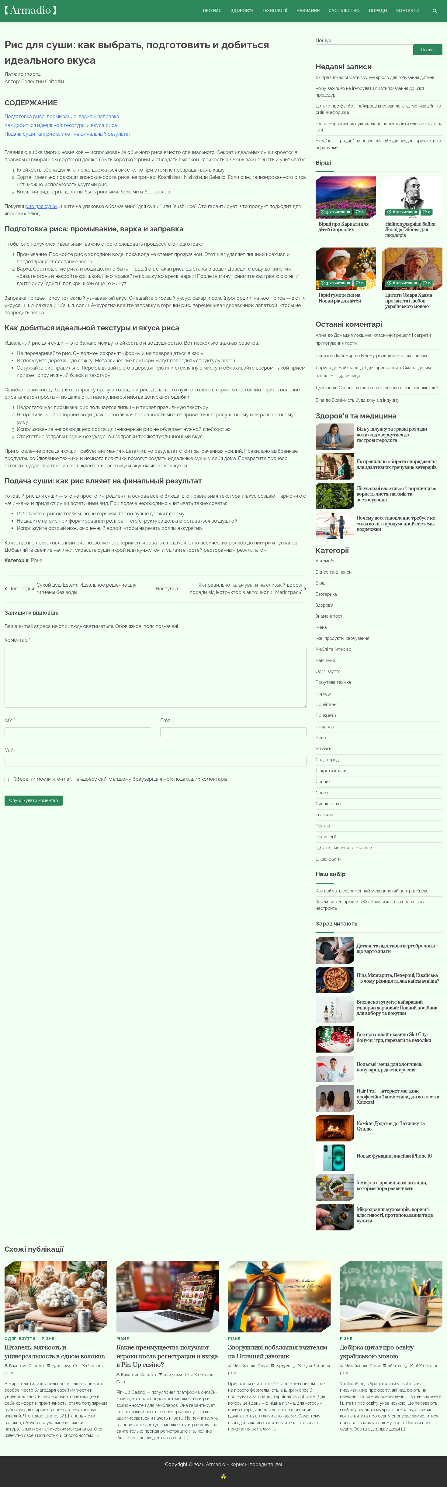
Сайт (10, 750)
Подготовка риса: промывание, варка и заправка (62, 116)
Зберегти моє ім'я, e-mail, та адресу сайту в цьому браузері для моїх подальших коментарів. (121, 779)
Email (167, 720)
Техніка (323, 826)
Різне (36, 560)
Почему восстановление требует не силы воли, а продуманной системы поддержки (396, 523)
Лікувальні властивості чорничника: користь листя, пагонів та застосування (396, 494)
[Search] (434, 10)
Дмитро (323, 387)
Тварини (324, 814)
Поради (378, 10)
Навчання (308, 10)
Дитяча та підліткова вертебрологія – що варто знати (397, 949)
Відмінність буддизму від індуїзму (366, 400)
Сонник (323, 781)
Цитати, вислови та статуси (344, 847)
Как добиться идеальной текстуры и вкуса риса (61, 125)
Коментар (17, 640)
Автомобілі (327, 560)
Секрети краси (331, 770)
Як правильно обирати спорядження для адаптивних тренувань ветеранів (397, 464)
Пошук (323, 40)
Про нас (212, 10)
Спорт (322, 792)
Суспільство (344, 10)
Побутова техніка (333, 682)
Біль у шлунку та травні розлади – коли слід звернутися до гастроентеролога (394, 434)
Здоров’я (242, 10)
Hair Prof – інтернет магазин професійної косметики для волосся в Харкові (398, 1096)
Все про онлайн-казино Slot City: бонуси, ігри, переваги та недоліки (394, 1037)
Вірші (321, 583)
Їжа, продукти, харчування (342, 638)
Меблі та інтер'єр (334, 649)
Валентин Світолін (26, 1365)
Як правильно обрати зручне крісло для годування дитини (375, 77)
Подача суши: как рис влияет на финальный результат (68, 134)
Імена (321, 627)
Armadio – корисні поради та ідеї (244, 1464)
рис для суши (41, 206)
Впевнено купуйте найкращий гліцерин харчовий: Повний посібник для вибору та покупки (397, 1007)
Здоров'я (324, 605)
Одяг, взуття (328, 671)
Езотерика (326, 594)
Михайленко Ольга (250, 1365)
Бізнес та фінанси (334, 572)
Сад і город (327, 759)
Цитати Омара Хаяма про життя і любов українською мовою (408, 300)
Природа (325, 726)
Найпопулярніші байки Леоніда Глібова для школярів (410, 229)
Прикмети (326, 715)
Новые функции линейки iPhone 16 (394, 1156)
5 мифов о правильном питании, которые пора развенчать (392, 1186)
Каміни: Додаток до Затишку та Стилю (391, 1126)
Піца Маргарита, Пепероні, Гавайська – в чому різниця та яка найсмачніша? (398, 978)
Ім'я (10, 720)
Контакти (408, 10)
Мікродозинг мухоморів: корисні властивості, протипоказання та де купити (395, 1215)
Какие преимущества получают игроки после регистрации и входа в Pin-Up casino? (167, 1356)
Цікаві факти (328, 859)
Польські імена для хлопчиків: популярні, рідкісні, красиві (389, 1067)
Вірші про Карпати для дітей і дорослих (344, 227)
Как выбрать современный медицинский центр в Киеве (372, 890)
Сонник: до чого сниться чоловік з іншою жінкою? (388, 387)
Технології (274, 10)
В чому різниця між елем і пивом (394, 355)
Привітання (327, 704)
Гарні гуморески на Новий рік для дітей (340, 298)
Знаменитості (329, 616)
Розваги (323, 748)
